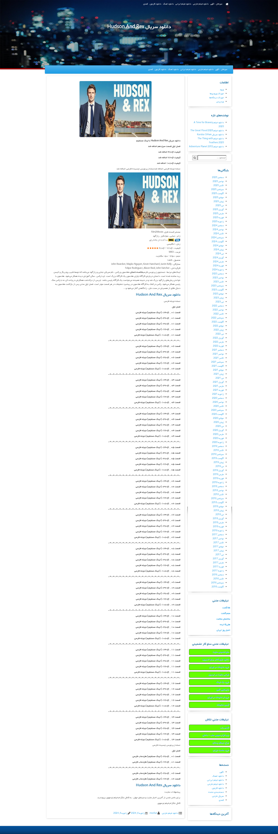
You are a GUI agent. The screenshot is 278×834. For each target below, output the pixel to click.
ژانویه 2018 (218, 531)
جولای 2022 (218, 326)
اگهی (212, 4)
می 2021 (220, 378)
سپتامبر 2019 (217, 454)
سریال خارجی (218, 796)
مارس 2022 (218, 342)
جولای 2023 (218, 294)
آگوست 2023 (218, 290)
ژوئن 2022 (219, 330)
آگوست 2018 (218, 502)
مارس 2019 (218, 474)
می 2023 (220, 302)
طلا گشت (226, 608)
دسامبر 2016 (218, 575)
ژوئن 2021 (219, 374)
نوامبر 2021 (218, 354)
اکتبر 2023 (218, 282)
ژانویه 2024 (218, 270)
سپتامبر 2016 (217, 583)
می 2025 (220, 205)
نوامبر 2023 (218, 278)
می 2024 (220, 254)
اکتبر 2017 (218, 543)
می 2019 (220, 466)
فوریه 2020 (218, 438)
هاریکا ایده (225, 624)
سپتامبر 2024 (217, 238)
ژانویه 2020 (218, 442)
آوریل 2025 (218, 209)
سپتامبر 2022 (217, 318)
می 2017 (220, 555)
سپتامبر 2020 (217, 410)
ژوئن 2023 (219, 298)
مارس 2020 (218, 434)
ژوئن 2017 (219, 551)
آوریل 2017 (218, 559)
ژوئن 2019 (219, 462)
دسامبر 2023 (218, 274)
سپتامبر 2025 (217, 189)
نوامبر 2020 (218, 402)
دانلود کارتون (155, 4)
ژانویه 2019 (218, 482)
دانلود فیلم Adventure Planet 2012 (206, 146)
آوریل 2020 (218, 430)
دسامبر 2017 (218, 535)
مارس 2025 (218, 213)
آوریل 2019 (218, 470)
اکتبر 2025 (218, 185)
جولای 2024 (218, 246)
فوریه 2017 (218, 567)
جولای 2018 (218, 506)
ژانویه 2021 (218, 394)
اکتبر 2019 (218, 450)
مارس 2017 (218, 563)
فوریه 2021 (218, 390)
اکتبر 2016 (218, 579)
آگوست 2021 (218, 366)
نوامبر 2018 (218, 490)
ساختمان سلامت (223, 619)
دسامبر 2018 (218, 486)
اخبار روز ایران (223, 630)
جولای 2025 (218, 197)
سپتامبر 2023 (217, 286)
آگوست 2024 (218, 242)
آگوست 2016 (218, 587)
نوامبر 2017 (218, 539)
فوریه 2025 (218, 217)
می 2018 (220, 514)
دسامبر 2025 (218, 177)
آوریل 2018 (218, 518)
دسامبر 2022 (218, 306)
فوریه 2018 (218, 526)
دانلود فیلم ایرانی (183, 4)
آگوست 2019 (218, 458)
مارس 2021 (218, 386)
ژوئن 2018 (219, 510)
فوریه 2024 (218, 266)
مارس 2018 (218, 522)
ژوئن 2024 (219, 250)
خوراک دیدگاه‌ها (216, 98)
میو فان (219, 4)
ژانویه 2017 (218, 571)
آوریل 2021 (218, 382)
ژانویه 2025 (218, 221)
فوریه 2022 (218, 346)
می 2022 (220, 334)
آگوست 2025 (218, 193)
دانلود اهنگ (168, 4)
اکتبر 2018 (218, 494)
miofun (153, 813)
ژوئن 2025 (219, 201)
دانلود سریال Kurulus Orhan (210, 134)
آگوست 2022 (218, 322)
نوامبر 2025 (218, 181)
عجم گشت (225, 613)
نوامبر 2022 (218, 310)
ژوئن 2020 (219, 422)
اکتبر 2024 (218, 234)
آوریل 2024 (218, 258)
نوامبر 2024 (218, 229)
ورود (222, 90)
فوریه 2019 (218, 478)
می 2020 (220, 426)
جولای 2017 (218, 547)
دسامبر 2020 (218, 398)
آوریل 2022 (218, 338)
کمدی (145, 4)
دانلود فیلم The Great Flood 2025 (207, 130)
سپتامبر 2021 (217, 362)
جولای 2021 (218, 370)
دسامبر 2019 (218, 446)
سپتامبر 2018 (217, 498)
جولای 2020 (218, 418)
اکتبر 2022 (218, 314)
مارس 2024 (218, 262)
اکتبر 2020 (218, 406)
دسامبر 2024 (218, 225)
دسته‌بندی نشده (216, 792)
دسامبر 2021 (218, 350)
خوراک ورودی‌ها (217, 94)
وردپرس (220, 102)
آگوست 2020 (218, 414)
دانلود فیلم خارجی (201, 4)
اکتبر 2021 (218, 358)
